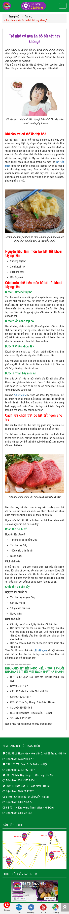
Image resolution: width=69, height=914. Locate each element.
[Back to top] (65, 907)
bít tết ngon (20, 395)
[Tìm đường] (55, 907)
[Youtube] (43, 907)
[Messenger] (31, 907)
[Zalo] (19, 907)
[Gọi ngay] (7, 904)
